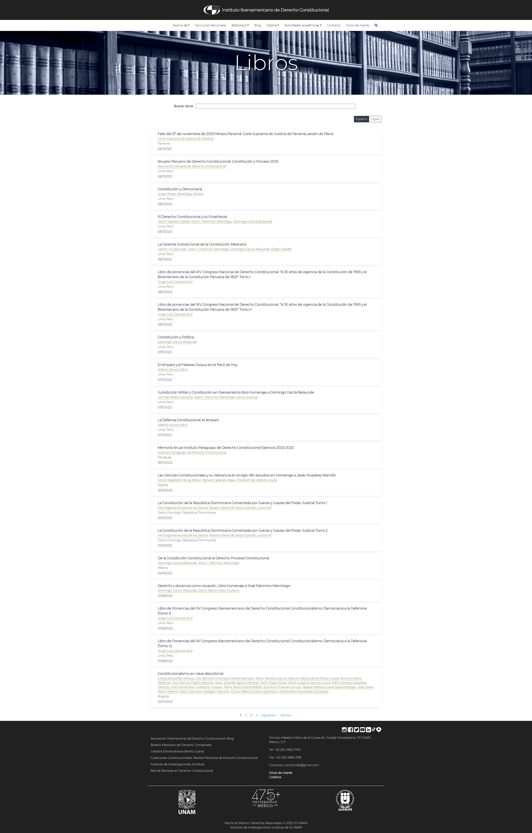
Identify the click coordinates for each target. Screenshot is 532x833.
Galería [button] (272, 25)
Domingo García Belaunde (252, 221)
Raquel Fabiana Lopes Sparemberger (329, 687)
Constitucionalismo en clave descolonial (190, 674)
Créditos (275, 777)
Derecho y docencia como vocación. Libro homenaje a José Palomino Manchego (224, 586)
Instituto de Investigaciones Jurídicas (177, 764)
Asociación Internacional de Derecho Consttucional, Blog (192, 738)
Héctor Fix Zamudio (172, 249)
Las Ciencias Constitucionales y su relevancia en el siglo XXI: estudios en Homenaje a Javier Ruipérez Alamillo (247, 475)
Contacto (334, 25)
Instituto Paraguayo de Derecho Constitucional (192, 452)
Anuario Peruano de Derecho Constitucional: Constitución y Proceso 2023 (218, 161)
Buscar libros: (184, 106)
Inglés (375, 119)
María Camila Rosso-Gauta (319, 678)
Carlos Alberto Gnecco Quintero (254, 691)
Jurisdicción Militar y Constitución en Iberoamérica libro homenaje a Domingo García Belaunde (236, 392)
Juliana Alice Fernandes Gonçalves (303, 691)
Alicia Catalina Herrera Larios (309, 683)
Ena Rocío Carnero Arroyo (282, 687)
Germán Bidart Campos (175, 397)
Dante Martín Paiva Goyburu (218, 590)
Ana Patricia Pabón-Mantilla (192, 683)
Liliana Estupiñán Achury (175, 678)
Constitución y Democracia (180, 189)
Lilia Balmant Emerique (212, 678)
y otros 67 (264, 507)
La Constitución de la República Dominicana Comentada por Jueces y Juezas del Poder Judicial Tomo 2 (243, 530)
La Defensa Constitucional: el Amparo (188, 420)
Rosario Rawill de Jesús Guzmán (232, 507)
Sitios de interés (358, 25)
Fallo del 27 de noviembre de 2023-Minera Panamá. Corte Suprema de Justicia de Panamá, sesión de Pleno (246, 134)
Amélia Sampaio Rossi (247, 678)
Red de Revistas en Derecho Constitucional (182, 771)
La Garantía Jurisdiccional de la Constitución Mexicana (202, 244)
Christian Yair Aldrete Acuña (256, 480)
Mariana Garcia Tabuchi (282, 678)
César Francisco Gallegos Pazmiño (204, 691)
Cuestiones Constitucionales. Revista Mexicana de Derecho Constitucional (204, 758)
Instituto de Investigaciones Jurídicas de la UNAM (266, 827)
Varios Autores (246, 397)
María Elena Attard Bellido (243, 687)
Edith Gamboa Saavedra (348, 683)
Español (361, 119)
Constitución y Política (176, 337)
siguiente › (269, 715)
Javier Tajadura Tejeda (173, 221)
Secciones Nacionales (211, 25)
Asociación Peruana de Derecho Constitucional (192, 166)
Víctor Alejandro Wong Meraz (179, 480)
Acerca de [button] (180, 25)
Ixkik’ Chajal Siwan (273, 683)
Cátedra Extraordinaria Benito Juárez (177, 751)
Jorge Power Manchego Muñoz (180, 194)
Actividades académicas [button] (301, 25)
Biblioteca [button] (239, 25)
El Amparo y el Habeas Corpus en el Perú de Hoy (197, 365)
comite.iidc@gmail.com (301, 765)
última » (286, 715)
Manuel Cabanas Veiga (218, 480)
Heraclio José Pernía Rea (175, 687)
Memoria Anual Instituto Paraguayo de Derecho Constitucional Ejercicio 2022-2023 (225, 448)
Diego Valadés (281, 249)
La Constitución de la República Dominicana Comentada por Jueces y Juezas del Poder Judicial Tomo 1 (242, 503)
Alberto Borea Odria (172, 369)
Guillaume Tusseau (208, 687)
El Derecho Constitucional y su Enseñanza (192, 217)
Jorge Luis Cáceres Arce (175, 281)
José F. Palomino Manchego (211, 221)
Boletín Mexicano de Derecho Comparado (181, 745)
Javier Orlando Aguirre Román (236, 683)
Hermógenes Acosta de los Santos (183, 507)
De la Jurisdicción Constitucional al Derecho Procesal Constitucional (213, 558)
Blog (258, 25)
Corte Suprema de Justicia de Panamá (185, 138)
